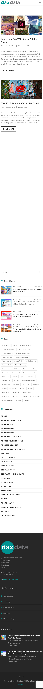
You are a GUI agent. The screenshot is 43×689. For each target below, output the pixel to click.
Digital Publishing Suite (12, 474)
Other (4, 499)
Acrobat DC (5, 345)
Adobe (3, 46)
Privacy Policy (21, 684)
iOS (23, 384)
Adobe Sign (5, 373)
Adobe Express (6, 361)
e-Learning (6, 602)
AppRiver (5, 453)
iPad (28, 384)
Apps (21, 377)
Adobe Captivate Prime (23, 353)
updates (24, 396)
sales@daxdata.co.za (10, 579)
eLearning (16, 384)
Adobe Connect (7, 357)
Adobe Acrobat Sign (8, 349)
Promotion (5, 396)
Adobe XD (5, 377)
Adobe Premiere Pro (29, 369)
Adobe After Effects (24, 349)
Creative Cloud (10, 46)
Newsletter (12, 388)
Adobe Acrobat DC (26, 345)
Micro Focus (7, 482)
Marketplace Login (9, 619)
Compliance (6, 462)
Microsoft (36, 384)
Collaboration (30, 377)
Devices (16, 380)
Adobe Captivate (7, 353)
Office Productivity (10, 495)
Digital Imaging (8, 470)
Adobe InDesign (7, 365)
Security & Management (12, 507)
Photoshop (16, 392)
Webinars (27, 400)
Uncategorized (8, 515)
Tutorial (5, 511)
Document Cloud (8, 607)
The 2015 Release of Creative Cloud (20, 103)
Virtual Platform (35, 396)
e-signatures (6, 384)
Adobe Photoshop (20, 365)
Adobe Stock (16, 373)
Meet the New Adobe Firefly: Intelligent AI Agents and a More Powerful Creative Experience (27, 329)
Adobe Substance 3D (29, 373)
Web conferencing (7, 400)
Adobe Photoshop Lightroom (11, 369)
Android (14, 377)
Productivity (27, 392)
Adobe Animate (8, 424)
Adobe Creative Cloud (21, 357)
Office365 (22, 388)
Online (30, 388)
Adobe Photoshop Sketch (13, 449)
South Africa (15, 396)
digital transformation (28, 380)
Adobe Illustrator (31, 361)
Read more (8, 70)
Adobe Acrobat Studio (11, 420)
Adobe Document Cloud (12, 441)
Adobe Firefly (19, 361)
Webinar (18, 400)
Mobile (4, 388)
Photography (6, 392)
